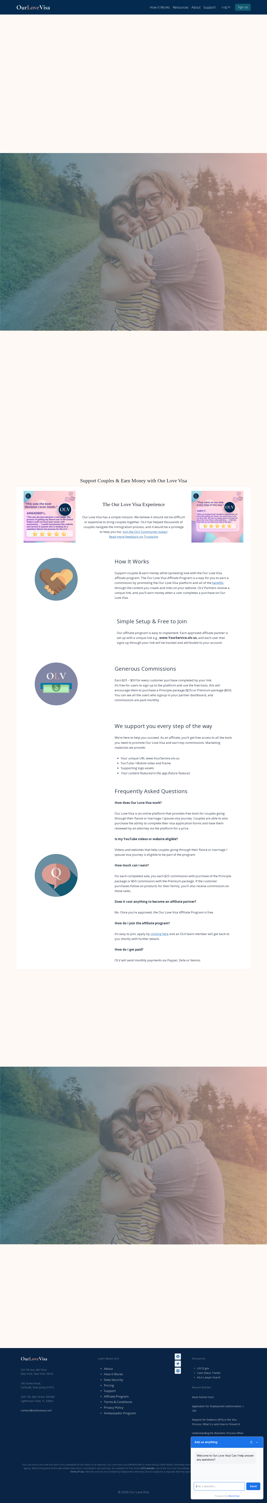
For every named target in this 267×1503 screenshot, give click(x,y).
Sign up (243, 7)
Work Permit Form (203, 1397)
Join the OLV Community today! (145, 532)
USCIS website (147, 1468)
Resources (181, 7)
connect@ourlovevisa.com (36, 1410)
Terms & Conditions (118, 1402)
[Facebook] (178, 1356)
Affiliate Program (116, 1396)
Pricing (109, 1385)
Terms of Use (77, 1471)
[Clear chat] (251, 1442)
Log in (226, 7)
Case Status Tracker (209, 1373)
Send (253, 1486)
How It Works (160, 7)
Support (209, 7)
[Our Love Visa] (34, 7)
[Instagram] (178, 1371)
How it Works (113, 1374)
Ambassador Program (120, 1413)
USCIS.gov (203, 1368)
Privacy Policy (114, 1407)
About (196, 7)
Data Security (113, 1380)
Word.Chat (233, 1496)
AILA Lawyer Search (209, 1377)
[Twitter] (178, 1364)
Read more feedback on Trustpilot (133, 537)
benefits (218, 583)
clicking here (160, 934)
